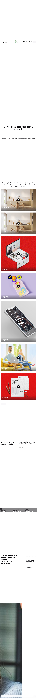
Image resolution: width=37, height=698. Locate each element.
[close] (35, 696)
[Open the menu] (34, 42)
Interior (3, 232)
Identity (7, 269)
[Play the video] (18, 199)
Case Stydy (4, 269)
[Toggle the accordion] (26, 554)
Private (6, 232)
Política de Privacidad (23, 696)
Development (7, 369)
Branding (3, 369)
